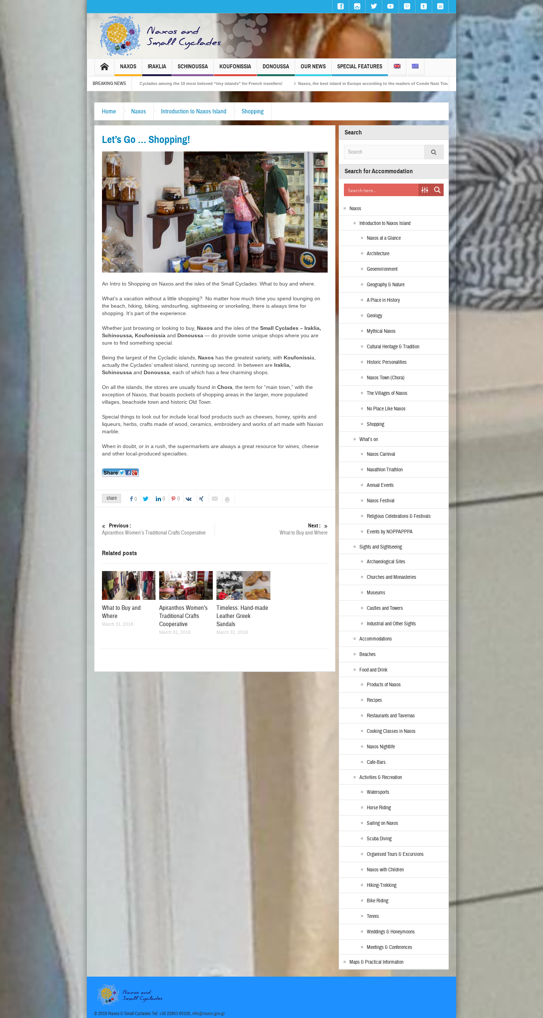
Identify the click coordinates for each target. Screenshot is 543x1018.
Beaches (367, 654)
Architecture (378, 253)
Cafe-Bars (376, 762)
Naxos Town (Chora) (385, 378)
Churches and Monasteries (391, 577)
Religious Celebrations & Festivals (399, 516)
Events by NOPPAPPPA (390, 532)
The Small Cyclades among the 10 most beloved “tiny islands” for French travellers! (144, 83)
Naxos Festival (381, 501)
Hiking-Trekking (381, 885)
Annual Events (380, 485)
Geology (374, 315)
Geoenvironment (382, 269)
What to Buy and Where (304, 529)
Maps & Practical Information (376, 962)
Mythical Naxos (381, 331)
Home (109, 111)
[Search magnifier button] (437, 190)
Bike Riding (377, 901)
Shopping (253, 111)
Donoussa (276, 66)
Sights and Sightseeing (380, 547)
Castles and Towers (385, 608)
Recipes (374, 700)
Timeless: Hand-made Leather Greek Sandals (242, 616)
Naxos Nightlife (381, 747)
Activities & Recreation (380, 777)
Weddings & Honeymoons (391, 932)
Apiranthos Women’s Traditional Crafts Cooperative (154, 529)
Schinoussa (193, 66)
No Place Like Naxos (386, 409)
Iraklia (157, 66)
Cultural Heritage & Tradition (393, 347)
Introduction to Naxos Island (193, 111)
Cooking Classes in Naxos (391, 731)
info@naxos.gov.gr (208, 1014)
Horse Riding (379, 808)
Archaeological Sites (386, 561)
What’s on (368, 439)
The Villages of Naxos (387, 393)
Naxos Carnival (381, 454)
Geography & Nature (385, 284)
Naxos (128, 66)
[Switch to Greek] (415, 67)
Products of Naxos (384, 684)
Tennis (373, 916)
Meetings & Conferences (389, 947)
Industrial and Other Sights (391, 624)
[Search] (434, 152)
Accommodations (375, 639)
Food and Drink (373, 670)
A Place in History (383, 300)
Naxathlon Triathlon (385, 470)
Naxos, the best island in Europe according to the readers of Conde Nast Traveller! (322, 83)
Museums (376, 593)
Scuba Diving (379, 839)
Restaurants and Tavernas (391, 716)
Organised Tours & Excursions (395, 854)
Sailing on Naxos (382, 823)
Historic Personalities (387, 362)
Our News (313, 66)
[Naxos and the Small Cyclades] (161, 36)
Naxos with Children (385, 870)
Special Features (359, 66)
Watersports (378, 792)
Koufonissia (235, 66)
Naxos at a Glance (384, 238)
